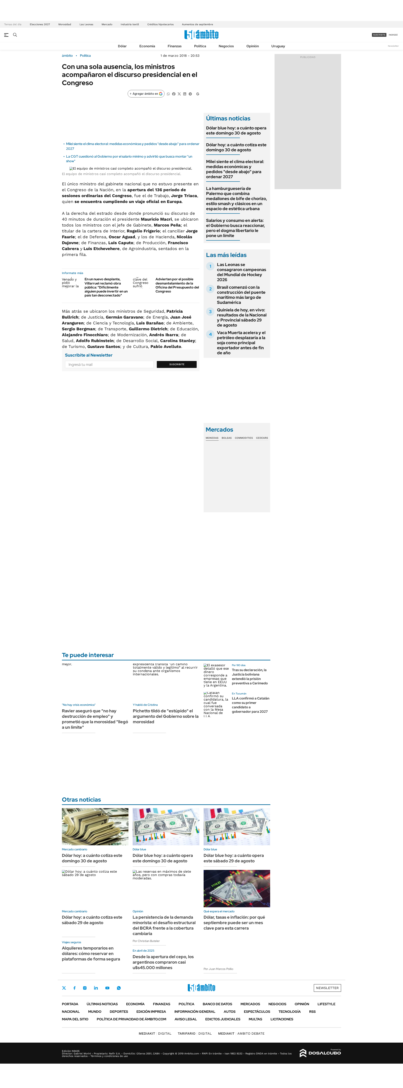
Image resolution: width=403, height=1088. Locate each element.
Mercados (250, 1004)
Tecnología (290, 1011)
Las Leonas (86, 24)
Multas (255, 1019)
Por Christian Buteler (146, 941)
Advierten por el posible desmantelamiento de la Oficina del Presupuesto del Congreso (177, 285)
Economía (147, 46)
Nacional (71, 1011)
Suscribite (176, 364)
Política (200, 46)
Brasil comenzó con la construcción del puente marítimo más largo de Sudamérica (241, 295)
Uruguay (278, 46)
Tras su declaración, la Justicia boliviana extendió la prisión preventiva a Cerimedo (250, 676)
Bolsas (227, 437)
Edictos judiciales (222, 1019)
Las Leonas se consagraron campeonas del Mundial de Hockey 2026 (241, 272)
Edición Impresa (151, 1011)
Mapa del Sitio (75, 1019)
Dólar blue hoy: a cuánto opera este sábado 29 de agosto (234, 858)
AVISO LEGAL (186, 1019)
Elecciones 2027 (40, 24)
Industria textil (130, 24)
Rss (312, 1011)
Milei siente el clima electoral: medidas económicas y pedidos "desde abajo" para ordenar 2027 (235, 169)
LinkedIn (96, 988)
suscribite (379, 35)
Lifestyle (326, 1004)
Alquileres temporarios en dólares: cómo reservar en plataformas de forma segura (91, 953)
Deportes (119, 1011)
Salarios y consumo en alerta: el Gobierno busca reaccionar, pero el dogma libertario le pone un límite (235, 228)
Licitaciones (282, 1019)
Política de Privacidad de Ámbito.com (131, 1019)
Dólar (122, 46)
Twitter (64, 988)
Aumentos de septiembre (197, 24)
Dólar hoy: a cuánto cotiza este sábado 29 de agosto (92, 919)
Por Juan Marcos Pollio (218, 969)
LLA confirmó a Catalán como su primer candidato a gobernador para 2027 (250, 705)
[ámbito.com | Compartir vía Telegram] (190, 94)
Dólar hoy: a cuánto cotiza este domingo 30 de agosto (236, 147)
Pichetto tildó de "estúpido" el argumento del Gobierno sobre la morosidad (166, 716)
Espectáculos (257, 1011)
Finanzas (175, 46)
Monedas (212, 437)
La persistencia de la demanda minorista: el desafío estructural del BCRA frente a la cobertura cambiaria (164, 925)
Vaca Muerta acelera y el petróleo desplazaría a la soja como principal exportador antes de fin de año (241, 343)
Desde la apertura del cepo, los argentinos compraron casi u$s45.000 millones (163, 962)
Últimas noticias (102, 1004)
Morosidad (64, 24)
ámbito (67, 55)
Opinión (252, 46)
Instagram (85, 988)
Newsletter (393, 46)
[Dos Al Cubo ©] (320, 1053)
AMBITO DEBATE (241, 1033)
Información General (194, 1011)
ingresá (393, 35)
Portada (70, 1004)
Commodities (244, 437)
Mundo (94, 1011)
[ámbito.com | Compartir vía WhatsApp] (168, 94)
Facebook (74, 988)
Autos (230, 1011)
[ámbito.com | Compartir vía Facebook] (173, 94)
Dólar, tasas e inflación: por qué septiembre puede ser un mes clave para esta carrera (234, 922)
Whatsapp (119, 988)
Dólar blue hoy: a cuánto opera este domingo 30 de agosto (236, 130)
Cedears (262, 437)
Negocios (226, 46)
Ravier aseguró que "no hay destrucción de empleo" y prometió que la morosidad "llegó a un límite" (95, 719)
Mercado (107, 24)
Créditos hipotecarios (160, 24)
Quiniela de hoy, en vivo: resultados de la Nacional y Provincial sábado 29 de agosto (242, 317)
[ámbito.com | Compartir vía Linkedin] (184, 94)
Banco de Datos (217, 1004)
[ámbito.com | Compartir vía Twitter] (179, 94)
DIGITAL (155, 1033)
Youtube (107, 988)
